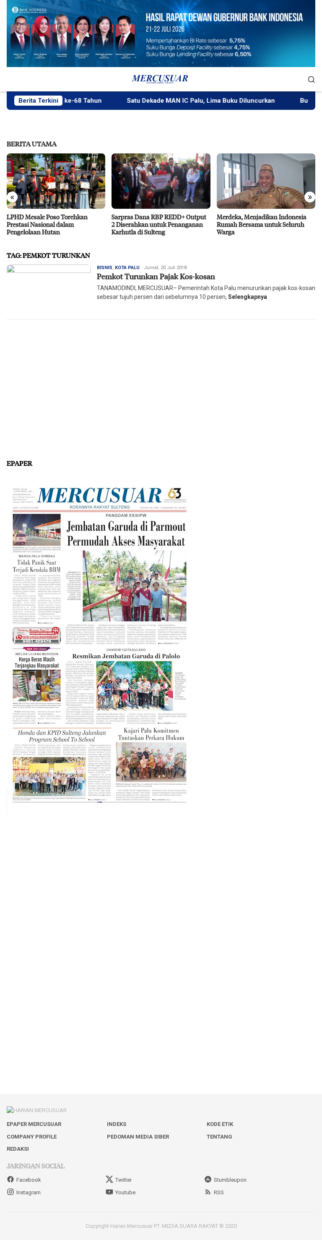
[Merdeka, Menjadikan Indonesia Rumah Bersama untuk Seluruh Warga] (266, 181)
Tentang (219, 1137)
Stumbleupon (230, 1180)
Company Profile (32, 1137)
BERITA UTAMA (32, 143)
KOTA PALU (127, 267)
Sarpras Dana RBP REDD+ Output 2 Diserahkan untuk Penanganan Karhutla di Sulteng (159, 224)
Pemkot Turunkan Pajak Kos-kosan (156, 276)
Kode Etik (220, 1124)
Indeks (116, 1124)
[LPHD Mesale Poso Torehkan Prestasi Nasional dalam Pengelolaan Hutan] (56, 181)
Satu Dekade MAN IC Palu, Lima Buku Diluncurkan (180, 100)
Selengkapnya (247, 296)
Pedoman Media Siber (138, 1137)
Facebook (28, 1180)
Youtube (125, 1192)
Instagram (28, 1192)
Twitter (123, 1180)
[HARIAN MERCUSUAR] (161, 78)
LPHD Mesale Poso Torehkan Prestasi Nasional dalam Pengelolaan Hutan (47, 224)
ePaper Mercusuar (34, 1124)
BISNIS (104, 267)
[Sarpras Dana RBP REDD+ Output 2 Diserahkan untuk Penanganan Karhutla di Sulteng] (161, 181)
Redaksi (18, 1149)
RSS (219, 1192)
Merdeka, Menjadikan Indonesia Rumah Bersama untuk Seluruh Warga (261, 224)
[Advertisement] (161, 385)
